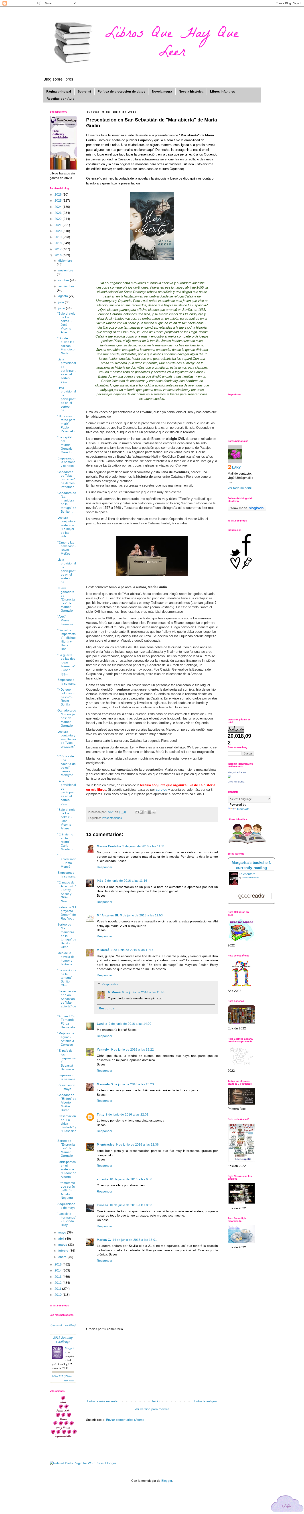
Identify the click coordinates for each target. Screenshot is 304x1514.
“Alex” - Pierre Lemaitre (65, 620)
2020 (59, 231)
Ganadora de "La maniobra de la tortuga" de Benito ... (66, 502)
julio (61, 302)
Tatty (100, 1114)
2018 (59, 243)
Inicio (156, 1401)
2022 (59, 218)
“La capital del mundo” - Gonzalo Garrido (65, 444)
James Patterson (250, 877)
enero (62, 1257)
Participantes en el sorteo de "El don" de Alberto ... (66, 1169)
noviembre (65, 270)
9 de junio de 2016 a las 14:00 (130, 1023)
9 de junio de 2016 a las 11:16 (126, 880)
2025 (59, 200)
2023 (59, 212)
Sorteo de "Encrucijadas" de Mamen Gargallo (66, 1148)
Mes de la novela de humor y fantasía (66, 958)
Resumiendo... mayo (66, 1087)
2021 (59, 225)
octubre (64, 280)
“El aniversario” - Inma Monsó (66, 860)
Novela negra (162, 91)
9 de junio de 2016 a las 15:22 (132, 1049)
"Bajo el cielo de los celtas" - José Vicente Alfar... (66, 323)
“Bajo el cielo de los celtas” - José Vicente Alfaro (66, 819)
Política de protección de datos (121, 91)
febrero (63, 1250)
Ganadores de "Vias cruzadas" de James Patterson (66, 479)
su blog (162, 789)
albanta (102, 1179)
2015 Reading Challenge (63, 1339)
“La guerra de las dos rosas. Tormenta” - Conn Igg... (66, 664)
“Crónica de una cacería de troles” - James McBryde (66, 765)
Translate (243, 809)
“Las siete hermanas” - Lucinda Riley (66, 1219)
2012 (59, 1282)
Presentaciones (112, 818)
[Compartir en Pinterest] (154, 812)
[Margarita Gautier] (229, 777)
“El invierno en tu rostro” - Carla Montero (65, 842)
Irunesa (102, 1205)
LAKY (236, 467)
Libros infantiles (222, 91)
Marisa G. (104, 1239)
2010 (59, 1294)
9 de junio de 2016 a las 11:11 (143, 846)
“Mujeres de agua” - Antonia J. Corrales (66, 1038)
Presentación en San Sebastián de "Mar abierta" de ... (66, 1000)
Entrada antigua (205, 1401)
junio (62, 308)
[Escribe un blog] (141, 812)
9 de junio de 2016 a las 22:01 (127, 1114)
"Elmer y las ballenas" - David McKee (66, 548)
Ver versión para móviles (152, 1409)
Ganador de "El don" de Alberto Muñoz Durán (66, 1102)
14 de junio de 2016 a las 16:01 (134, 1239)
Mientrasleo (106, 1144)
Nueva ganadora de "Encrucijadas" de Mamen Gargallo (66, 599)
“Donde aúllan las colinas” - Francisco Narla (66, 345)
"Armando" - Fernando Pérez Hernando (66, 1021)
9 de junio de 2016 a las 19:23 (132, 1084)
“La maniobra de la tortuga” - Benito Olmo (66, 977)
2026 (59, 194)
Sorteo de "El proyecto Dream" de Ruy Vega (66, 912)
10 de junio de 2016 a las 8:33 (130, 1205)
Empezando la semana (66, 681)
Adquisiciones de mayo (66, 1205)
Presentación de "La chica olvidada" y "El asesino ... (66, 1125)
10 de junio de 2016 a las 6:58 (130, 1179)
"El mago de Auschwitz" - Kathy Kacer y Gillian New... (66, 892)
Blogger (166, 1480)
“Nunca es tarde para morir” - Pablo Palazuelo (66, 423)
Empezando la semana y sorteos (66, 462)
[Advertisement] (152, 1365)
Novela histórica (191, 91)
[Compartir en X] (145, 812)
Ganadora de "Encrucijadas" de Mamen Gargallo (66, 718)
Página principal (58, 91)
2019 (59, 237)
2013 (59, 1276)
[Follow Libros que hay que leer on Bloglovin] (247, 510)
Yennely (103, 1049)
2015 (59, 1264)
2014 (59, 1270)
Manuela (103, 1084)
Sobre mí (84, 91)
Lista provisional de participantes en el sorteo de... (66, 371)
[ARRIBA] (287, 1504)
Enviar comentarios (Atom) (125, 1419)
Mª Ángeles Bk (108, 915)
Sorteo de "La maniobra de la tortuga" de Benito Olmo (66, 936)
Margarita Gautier (237, 772)
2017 (59, 249)
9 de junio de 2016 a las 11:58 (143, 992)
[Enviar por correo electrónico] (137, 812)
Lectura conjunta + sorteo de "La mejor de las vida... (66, 527)
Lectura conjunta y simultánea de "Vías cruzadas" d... (66, 741)
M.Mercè (103, 950)
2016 (59, 255)
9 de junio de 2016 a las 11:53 (141, 915)
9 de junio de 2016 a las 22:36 (137, 1144)
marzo (63, 1244)
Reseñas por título (61, 98)
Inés (100, 880)
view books (69, 1380)
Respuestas (109, 984)
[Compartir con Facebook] (150, 812)
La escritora (247, 874)
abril (61, 1238)
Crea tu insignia (236, 781)
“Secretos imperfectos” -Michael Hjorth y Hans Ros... (66, 639)
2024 (59, 206)
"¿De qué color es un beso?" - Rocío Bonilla (66, 697)
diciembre (65, 260)
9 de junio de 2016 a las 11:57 (132, 950)
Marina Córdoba (109, 846)
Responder (104, 867)
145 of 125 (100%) (62, 1376)
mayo (62, 1232)
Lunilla (102, 1023)
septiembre (66, 286)
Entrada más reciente (102, 1401)
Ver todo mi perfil (239, 488)
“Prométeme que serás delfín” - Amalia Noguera (66, 1190)
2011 (58, 1288)
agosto (63, 296)
